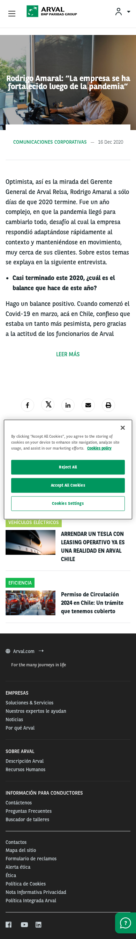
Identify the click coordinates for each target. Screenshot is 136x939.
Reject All (68, 467)
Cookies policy (99, 448)
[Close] (122, 428)
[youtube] (24, 925)
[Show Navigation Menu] (12, 14)
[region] (68, 470)
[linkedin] (39, 925)
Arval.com (24, 651)
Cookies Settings (68, 503)
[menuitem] (122, 11)
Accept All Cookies (68, 485)
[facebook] (9, 925)
